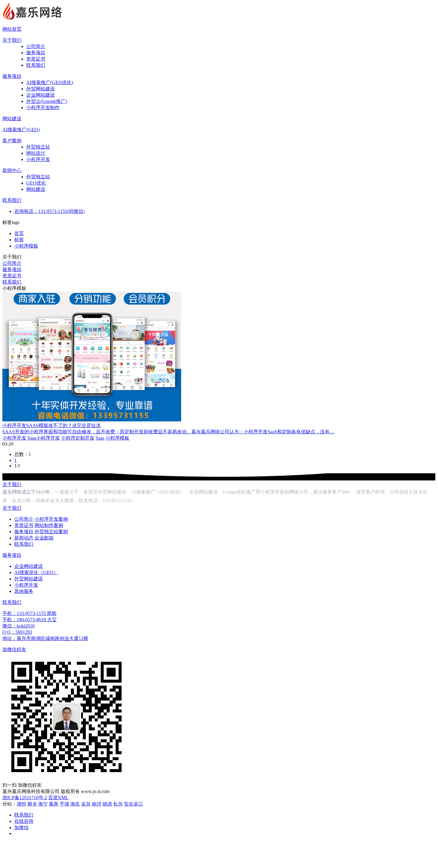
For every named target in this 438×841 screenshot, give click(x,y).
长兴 (118, 803)
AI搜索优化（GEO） (36, 572)
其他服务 (23, 591)
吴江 (138, 803)
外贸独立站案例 (51, 531)
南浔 (96, 803)
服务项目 (35, 52)
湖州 (21, 803)
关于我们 (11, 40)
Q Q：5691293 (17, 632)
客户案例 (11, 140)
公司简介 (35, 46)
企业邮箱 (44, 537)
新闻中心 (11, 170)
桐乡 (32, 803)
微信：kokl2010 (18, 625)
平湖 (64, 803)
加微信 (21, 827)
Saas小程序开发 (43, 437)
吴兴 (86, 803)
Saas (100, 437)
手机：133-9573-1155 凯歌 (29, 613)
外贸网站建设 (40, 88)
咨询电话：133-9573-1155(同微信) (49, 211)
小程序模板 (26, 245)
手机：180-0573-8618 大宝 (29, 619)
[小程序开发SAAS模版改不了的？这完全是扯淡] (91, 419)
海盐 (75, 803)
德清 (107, 803)
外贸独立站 (38, 146)
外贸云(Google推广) (46, 101)
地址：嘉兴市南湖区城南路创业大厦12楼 (45, 638)
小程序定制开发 (77, 437)
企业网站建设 (40, 95)
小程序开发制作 (43, 107)
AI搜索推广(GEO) (21, 129)
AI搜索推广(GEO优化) (49, 82)
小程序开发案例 (51, 519)
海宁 (43, 803)
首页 (19, 233)
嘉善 (53, 803)
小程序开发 (38, 159)
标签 (19, 239)
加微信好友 (14, 649)
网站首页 (11, 29)
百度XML (58, 797)
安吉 (128, 803)
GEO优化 (36, 182)
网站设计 (35, 153)
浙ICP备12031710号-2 (24, 797)
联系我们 (35, 65)
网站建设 (11, 118)
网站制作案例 (49, 525)
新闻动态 (23, 537)
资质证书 (35, 58)
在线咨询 (23, 821)
